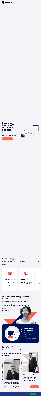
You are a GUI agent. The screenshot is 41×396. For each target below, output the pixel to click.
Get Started (7, 138)
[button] (33, 394)
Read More (34, 386)
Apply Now (6, 310)
